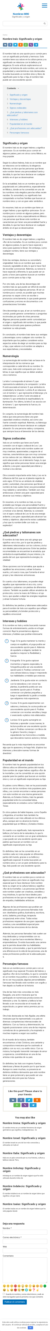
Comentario (8, 1256)
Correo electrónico (12, 1237)
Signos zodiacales (18, 108)
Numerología (15, 103)
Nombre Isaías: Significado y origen (24, 1204)
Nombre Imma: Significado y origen (24, 1123)
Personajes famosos (19, 132)
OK (30, 1328)
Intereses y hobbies (19, 119)
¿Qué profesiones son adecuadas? (26, 128)
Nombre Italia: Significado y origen (24, 1153)
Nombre (7, 1228)
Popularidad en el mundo (21, 124)
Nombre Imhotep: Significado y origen (22, 1170)
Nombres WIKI (21, 13)
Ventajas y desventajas (20, 99)
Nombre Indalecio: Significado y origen (22, 1188)
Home (5, 35)
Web (5, 1246)
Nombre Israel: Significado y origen (24, 1138)
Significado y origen (19, 95)
